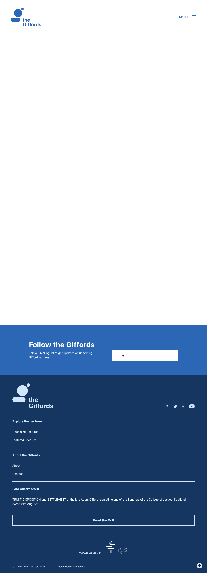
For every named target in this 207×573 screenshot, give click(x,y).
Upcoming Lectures (25, 431)
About (16, 465)
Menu (183, 17)
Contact (17, 473)
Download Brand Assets (71, 566)
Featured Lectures (24, 440)
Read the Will (103, 520)
